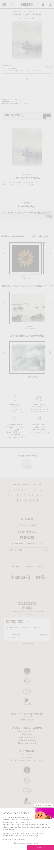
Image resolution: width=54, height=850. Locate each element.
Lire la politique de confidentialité (14, 839)
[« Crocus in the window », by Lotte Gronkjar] (26, 464)
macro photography (21, 184)
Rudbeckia (25, 277)
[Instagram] (25, 538)
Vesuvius (30, 327)
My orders (27, 754)
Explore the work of (24, 213)
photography (20, 182)
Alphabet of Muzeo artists (27, 485)
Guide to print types (27, 731)
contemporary (37, 182)
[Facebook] (21, 538)
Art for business (27, 719)
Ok (44, 550)
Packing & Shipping (27, 740)
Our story (27, 716)
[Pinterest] (29, 538)
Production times (27, 737)
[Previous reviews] (2, 629)
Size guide (27, 734)
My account (27, 757)
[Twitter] (32, 538)
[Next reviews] (52, 629)
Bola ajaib (32, 377)
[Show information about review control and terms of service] (42, 611)
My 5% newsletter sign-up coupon (27, 760)
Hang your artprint (27, 743)
